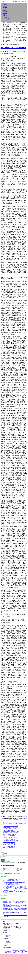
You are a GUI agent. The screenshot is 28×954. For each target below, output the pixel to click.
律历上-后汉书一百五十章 (9, 842)
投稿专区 (5, 13)
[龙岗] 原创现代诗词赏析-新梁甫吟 (11, 883)
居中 (10, 862)
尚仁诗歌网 (3, 816)
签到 (14, 862)
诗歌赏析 (5, 7)
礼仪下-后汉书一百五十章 (9, 846)
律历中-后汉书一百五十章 (9, 839)
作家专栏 (5, 11)
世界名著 (5, 14)
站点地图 (10, 952)
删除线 (6, 862)
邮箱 (4, 869)
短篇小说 (5, 15)
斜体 (12, 862)
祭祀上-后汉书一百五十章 (9, 847)
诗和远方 (5, 10)
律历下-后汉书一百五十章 (9, 843)
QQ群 (6, 25)
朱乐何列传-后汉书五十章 (6, 823)
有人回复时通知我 (6, 861)
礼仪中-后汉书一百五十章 (9, 844)
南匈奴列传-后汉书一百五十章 (10, 838)
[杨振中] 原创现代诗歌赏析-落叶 (10, 880)
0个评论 (23, 51)
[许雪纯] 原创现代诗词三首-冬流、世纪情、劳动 (14, 882)
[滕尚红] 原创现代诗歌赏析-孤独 (10, 884)
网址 (4, 870)
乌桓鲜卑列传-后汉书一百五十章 (10, 840)
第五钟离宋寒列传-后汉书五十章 (20, 823)
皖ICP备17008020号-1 (15, 951)
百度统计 (15, 952)
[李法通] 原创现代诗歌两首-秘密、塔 (11, 879)
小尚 (6, 51)
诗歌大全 (5, 6)
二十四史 (3, 44)
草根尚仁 (8, 936)
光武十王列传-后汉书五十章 (13, 47)
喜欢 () (2, 820)
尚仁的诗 (5, 17)
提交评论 (2, 859)
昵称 (4, 868)
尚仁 (22, 952)
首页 (4, 3)
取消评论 (3, 854)
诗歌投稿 (5, 9)
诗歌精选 (5, 4)
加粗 (4, 862)
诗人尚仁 (8, 19)
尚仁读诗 (8, 18)
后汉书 (2, 822)
